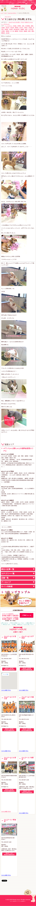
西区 (33, 31)
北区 (23, 25)
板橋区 (22, 29)
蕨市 (29, 31)
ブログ (5, 13)
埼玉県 (12, 27)
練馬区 (16, 31)
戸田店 (30, 27)
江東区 (3, 31)
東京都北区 (17, 29)
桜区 (26, 29)
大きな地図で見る (6, 690)
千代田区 (27, 25)
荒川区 (21, 31)
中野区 (19, 25)
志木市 (21, 27)
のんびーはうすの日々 (12, 13)
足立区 (7, 33)
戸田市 (25, 27)
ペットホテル (8, 25)
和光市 (7, 27)
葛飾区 (25, 31)
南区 (32, 25)
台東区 (3, 27)
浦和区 (7, 31)
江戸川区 (30, 29)
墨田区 (16, 27)
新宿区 (6, 29)
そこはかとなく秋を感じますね (18, 19)
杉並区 (11, 29)
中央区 (14, 25)
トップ (2, 13)
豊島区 (3, 33)
